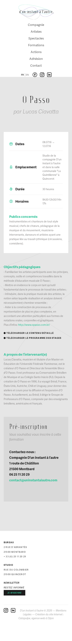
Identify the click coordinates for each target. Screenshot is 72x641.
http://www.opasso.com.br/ (34, 324)
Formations (36, 45)
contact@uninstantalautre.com (33, 480)
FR (22, 74)
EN (27, 74)
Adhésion (36, 58)
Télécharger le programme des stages (32, 337)
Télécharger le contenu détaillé (29, 333)
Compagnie (36, 24)
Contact (36, 65)
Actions (36, 52)
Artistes (36, 31)
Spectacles (36, 38)
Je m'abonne (14, 592)
